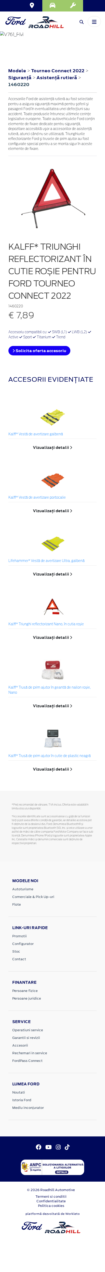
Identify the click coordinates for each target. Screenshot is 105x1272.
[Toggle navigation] (94, 21)
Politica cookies (51, 1205)
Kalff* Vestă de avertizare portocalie (37, 497)
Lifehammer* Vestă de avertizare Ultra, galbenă (46, 561)
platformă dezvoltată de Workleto (52, 1214)
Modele (17, 71)
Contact (19, 959)
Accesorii (20, 1045)
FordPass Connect (27, 1060)
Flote (16, 904)
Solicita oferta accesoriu (40, 350)
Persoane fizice (25, 990)
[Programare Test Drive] (52, 5)
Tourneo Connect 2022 (57, 71)
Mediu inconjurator (28, 1107)
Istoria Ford (21, 1100)
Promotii (19, 936)
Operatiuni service (27, 1030)
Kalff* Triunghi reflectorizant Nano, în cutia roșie (46, 624)
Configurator (23, 943)
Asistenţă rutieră (57, 78)
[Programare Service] (73, 5)
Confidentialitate (51, 1201)
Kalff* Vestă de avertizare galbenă (35, 434)
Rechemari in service (29, 1053)
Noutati (18, 1092)
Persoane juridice (26, 998)
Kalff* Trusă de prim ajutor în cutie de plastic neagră (49, 756)
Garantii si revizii (26, 1037)
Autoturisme (22, 889)
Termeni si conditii (51, 1196)
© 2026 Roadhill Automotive (51, 1189)
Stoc (16, 951)
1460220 (18, 84)
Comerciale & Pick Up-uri (33, 896)
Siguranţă (20, 78)
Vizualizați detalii (51, 447)
